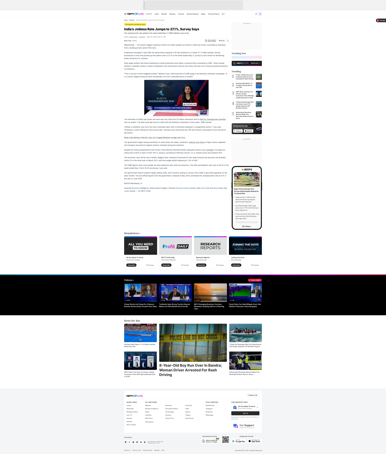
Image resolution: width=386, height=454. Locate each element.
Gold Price (149, 418)
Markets (164, 14)
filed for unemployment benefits (213, 119)
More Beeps (246, 226)
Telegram (209, 409)
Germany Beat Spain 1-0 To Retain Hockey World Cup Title (139, 345)
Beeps (203, 14)
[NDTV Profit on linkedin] (137, 442)
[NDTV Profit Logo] (135, 395)
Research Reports (193, 14)
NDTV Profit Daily (168, 257)
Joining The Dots (237, 257)
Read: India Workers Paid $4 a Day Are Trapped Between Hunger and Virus (154, 138)
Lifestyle (148, 415)
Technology (169, 412)
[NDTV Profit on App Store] (254, 441)
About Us (127, 450)
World (147, 412)
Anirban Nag (133, 37)
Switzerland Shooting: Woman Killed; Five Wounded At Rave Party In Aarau (244, 373)
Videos (187, 415)
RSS (163, 450)
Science (168, 415)
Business (172, 14)
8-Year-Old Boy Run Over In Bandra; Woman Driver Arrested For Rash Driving (190, 370)
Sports (187, 412)
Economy (181, 14)
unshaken (210, 150)
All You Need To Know (134, 257)
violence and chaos (196, 142)
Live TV (149, 14)
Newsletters (210, 405)
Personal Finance (213, 14)
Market (158, 188)
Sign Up (245, 413)
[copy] (228, 41)
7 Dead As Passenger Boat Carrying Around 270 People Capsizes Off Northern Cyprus (245, 345)
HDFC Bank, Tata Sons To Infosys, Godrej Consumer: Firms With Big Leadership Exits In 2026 (139, 374)
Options (129, 421)
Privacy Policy (147, 450)
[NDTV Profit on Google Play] (238, 441)
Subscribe (131, 265)
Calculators (149, 422)
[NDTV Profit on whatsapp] (144, 442)
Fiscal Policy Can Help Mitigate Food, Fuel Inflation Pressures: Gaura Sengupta (245, 305)
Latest (157, 14)
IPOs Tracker (131, 425)
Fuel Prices (189, 418)
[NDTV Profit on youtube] (140, 442)
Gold (207, 188)
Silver (215, 188)
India (187, 409)
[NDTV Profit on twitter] (129, 442)
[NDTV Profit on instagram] (133, 442)
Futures (129, 418)
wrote (192, 74)
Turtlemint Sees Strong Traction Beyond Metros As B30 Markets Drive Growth (174, 305)
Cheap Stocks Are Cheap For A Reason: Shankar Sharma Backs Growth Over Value (140, 305)
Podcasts (209, 412)
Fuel (202, 188)
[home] (135, 12)
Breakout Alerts (132, 412)
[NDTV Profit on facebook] (125, 442)
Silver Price (169, 418)
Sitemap (157, 450)
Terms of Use (136, 450)
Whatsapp (209, 415)
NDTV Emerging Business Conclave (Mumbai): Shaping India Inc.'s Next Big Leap (209, 306)
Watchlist (130, 409)
